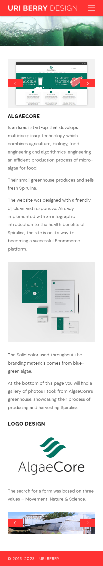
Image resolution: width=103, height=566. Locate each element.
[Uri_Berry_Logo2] (43, 8)
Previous (15, 83)
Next (87, 83)
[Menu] (89, 8)
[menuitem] (89, 8)
